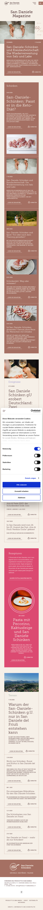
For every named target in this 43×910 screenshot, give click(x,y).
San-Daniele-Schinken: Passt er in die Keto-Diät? (21, 103)
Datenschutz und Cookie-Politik (24, 907)
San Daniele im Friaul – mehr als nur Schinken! (21, 839)
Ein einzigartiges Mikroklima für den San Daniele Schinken (21, 792)
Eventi (26, 900)
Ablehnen (21, 498)
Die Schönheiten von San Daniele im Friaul (19, 815)
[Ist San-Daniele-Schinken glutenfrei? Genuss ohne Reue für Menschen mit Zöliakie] (22, 313)
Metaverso (21, 902)
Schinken (12, 86)
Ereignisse (14, 382)
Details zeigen (30, 478)
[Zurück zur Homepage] (12, 3)
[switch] (37, 455)
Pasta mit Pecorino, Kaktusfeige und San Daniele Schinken (21, 630)
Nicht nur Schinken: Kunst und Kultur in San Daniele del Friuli (21, 763)
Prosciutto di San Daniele (14, 900)
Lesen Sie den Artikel (14, 72)
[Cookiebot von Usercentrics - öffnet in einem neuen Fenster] (30, 410)
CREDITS (10, 907)
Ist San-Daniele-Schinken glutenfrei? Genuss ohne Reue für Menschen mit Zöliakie (21, 329)
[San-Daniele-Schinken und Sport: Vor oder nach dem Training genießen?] (22, 218)
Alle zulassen (21, 485)
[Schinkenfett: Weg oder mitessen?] (22, 266)
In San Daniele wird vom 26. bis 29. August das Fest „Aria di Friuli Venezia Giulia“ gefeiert (21, 527)
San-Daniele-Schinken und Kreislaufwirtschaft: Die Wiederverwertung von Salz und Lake (23, 52)
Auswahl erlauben (21, 491)
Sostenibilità (33, 900)
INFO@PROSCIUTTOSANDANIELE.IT (26, 886)
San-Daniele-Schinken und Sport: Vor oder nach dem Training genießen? (20, 235)
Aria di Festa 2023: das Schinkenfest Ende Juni (18, 504)
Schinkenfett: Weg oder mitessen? (18, 282)
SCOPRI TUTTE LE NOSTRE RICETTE (21, 578)
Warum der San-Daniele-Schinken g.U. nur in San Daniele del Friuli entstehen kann (20, 719)
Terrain (12, 695)
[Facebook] (21, 892)
